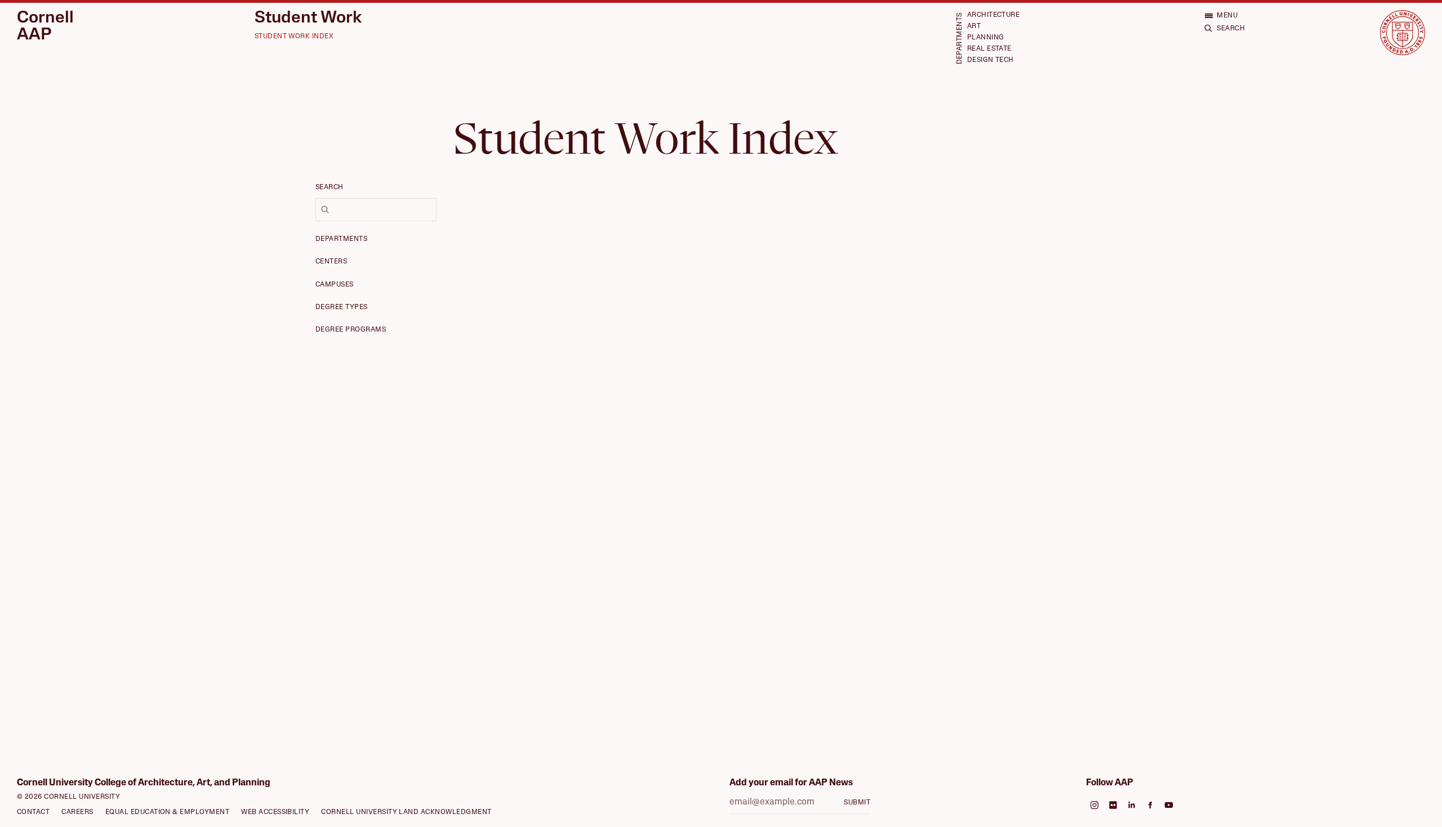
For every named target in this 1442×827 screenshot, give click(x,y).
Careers (77, 812)
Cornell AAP (45, 27)
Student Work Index (294, 36)
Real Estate (989, 49)
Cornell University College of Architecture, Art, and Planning (143, 783)
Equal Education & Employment (167, 812)
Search (329, 187)
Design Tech (990, 60)
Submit (857, 802)
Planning (985, 37)
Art (974, 26)
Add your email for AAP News (791, 783)
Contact (33, 812)
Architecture (993, 15)
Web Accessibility (275, 812)
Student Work (308, 18)
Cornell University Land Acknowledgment (406, 812)
